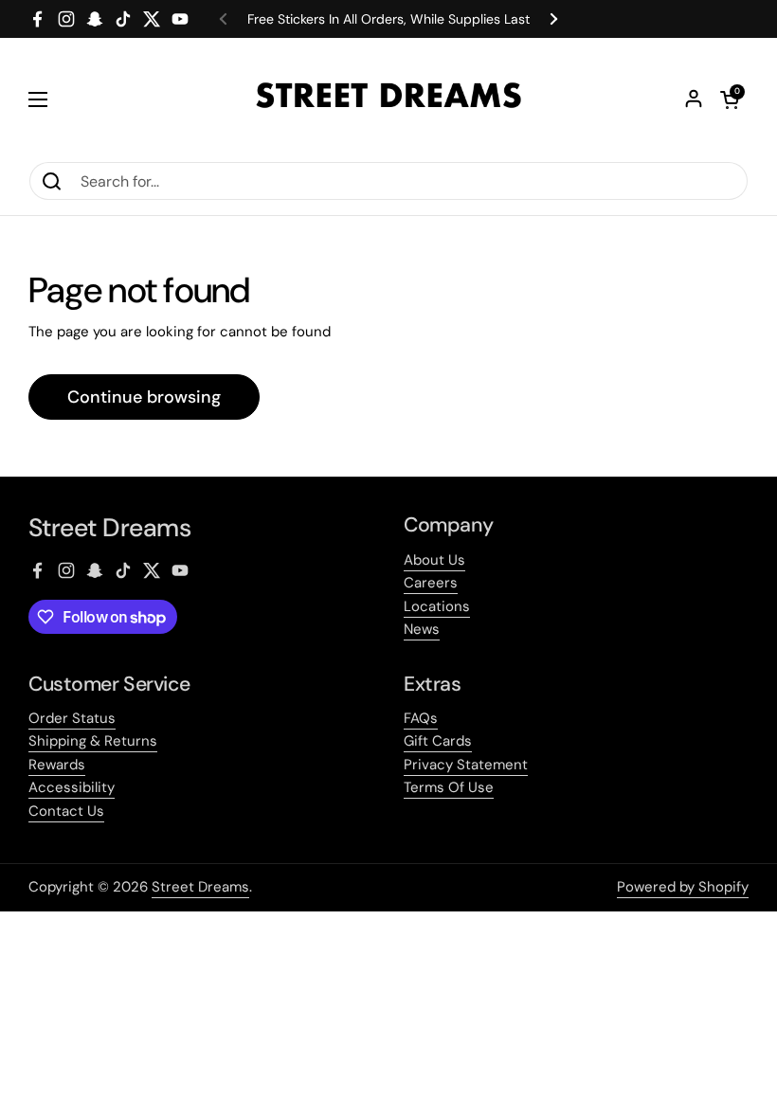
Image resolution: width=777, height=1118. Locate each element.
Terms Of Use (449, 787)
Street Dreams (200, 886)
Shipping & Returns (92, 740)
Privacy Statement (466, 764)
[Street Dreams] (388, 99)
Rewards (56, 764)
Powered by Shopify (683, 886)
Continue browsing (144, 397)
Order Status (72, 718)
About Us (434, 559)
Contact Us (66, 811)
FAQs (421, 718)
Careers (431, 582)
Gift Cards (438, 740)
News (422, 629)
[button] (730, 99)
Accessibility (71, 787)
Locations (437, 606)
